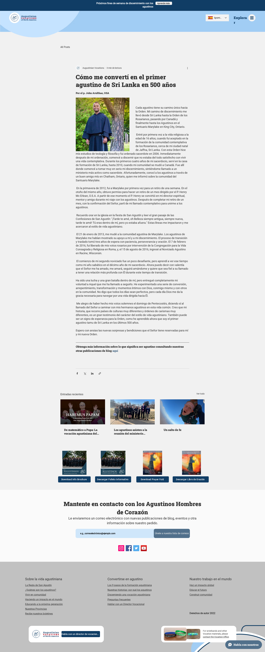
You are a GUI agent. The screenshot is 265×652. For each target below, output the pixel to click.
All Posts (65, 47)
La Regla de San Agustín (38, 585)
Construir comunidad (201, 594)
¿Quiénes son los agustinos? (40, 589)
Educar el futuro (198, 589)
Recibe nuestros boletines (39, 613)
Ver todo (200, 393)
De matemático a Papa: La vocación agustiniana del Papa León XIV (80, 431)
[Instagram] (121, 548)
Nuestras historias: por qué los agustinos (130, 589)
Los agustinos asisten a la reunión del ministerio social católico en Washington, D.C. (130, 431)
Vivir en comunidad (35, 594)
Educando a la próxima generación (44, 604)
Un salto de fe (172, 430)
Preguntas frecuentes (119, 599)
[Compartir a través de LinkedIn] (92, 373)
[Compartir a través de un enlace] (99, 373)
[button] (251, 17)
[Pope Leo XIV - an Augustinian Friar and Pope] (82, 411)
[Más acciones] (187, 68)
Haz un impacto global (202, 585)
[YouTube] (144, 548)
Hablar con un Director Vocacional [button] (126, 604)
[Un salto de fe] (182, 411)
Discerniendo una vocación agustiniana (129, 594)
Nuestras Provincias (36, 608)
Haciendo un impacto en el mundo (43, 599)
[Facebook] (129, 548)
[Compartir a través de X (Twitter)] (84, 373)
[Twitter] (136, 548)
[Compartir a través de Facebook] (77, 373)
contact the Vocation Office (216, 637)
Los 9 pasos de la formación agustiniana (130, 585)
